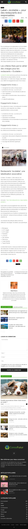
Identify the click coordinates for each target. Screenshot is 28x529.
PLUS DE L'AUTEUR (17, 307)
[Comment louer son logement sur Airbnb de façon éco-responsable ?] (4, 312)
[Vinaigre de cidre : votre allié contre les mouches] (4, 420)
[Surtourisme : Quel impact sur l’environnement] (4, 319)
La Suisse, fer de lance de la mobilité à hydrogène (20, 272)
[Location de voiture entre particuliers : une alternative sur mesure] (4, 326)
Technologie (4, 512)
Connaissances (4, 507)
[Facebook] (14, 453)
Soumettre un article (5, 524)
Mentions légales (23, 524)
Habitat (2, 505)
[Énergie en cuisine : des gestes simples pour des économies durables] (4, 435)
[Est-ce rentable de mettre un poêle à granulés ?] (4, 491)
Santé (2, 503)
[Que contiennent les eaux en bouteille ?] (4, 477)
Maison (2, 514)
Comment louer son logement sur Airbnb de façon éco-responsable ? (18, 312)
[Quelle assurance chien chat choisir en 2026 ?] (14, 389)
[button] (26, 2)
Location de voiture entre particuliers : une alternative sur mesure (17, 326)
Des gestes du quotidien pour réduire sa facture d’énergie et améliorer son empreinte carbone (7, 274)
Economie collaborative (6, 518)
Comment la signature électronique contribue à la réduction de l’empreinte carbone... (18, 427)
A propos (12, 524)
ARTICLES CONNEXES (7, 307)
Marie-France (4, 17)
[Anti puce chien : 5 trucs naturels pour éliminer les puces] (4, 484)
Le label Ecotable (5, 75)
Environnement (4, 501)
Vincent (2, 404)
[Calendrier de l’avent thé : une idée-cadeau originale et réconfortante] (4, 413)
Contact (17, 524)
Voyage (6, 5)
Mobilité (2, 516)
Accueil (2, 5)
